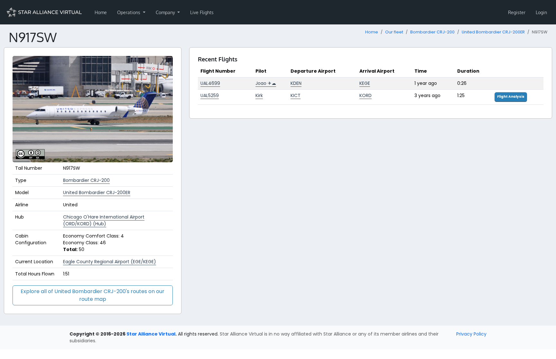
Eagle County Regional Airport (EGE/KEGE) (109, 261)
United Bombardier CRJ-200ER (493, 32)
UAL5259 (209, 95)
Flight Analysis (510, 96)
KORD (365, 95)
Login (541, 12)
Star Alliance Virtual (150, 334)
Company (166, 12)
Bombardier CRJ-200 (432, 32)
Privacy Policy (471, 334)
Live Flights (202, 12)
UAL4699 (210, 83)
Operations (129, 12)
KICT (296, 95)
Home (101, 12)
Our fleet (394, 32)
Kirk (259, 95)
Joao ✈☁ (265, 83)
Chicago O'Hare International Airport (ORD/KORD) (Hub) (103, 220)
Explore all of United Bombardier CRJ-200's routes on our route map (92, 295)
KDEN (296, 83)
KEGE (364, 83)
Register (516, 12)
